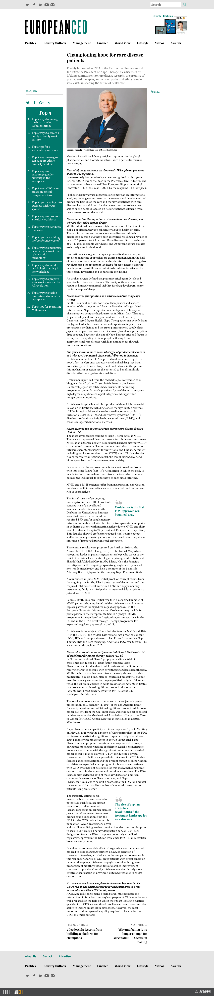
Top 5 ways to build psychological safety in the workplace (45, 268)
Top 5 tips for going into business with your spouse (47, 206)
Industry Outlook (54, 43)
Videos (159, 43)
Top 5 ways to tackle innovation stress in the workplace (46, 296)
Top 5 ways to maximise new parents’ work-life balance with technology (47, 252)
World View (122, 43)
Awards (176, 43)
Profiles (30, 43)
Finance (102, 43)
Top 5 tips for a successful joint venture (46, 148)
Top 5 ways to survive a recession (46, 228)
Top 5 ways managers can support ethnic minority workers (45, 161)
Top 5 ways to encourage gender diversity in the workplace (43, 176)
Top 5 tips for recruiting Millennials (47, 308)
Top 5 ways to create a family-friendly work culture (45, 136)
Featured (31, 91)
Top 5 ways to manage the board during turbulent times (45, 122)
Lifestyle (142, 43)
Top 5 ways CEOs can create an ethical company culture (45, 192)
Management (82, 43)
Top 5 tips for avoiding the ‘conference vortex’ (46, 238)
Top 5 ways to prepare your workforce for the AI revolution (46, 282)
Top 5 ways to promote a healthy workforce (46, 217)
